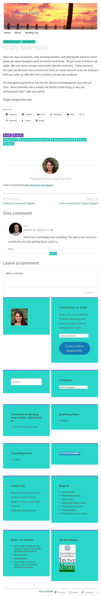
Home (7, 32)
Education (12, 140)
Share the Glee (20, 554)
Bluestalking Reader (71, 495)
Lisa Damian (28, 42)
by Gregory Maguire (78, 201)
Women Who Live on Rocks (74, 513)
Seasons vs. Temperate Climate (18, 201)
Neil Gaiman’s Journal (72, 506)
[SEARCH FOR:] (26, 381)
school (81, 140)
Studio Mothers (69, 509)
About (17, 32)
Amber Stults (68, 491)
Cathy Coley (67, 499)
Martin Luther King (63, 140)
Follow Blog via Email (73, 307)
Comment (89, 292)
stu (26, 225)
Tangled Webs (20, 558)
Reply (53, 253)
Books (64, 420)
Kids (9, 135)
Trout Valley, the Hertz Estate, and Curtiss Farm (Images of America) (25, 564)
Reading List (31, 32)
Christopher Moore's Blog (74, 502)
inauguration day (31, 140)
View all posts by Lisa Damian (38, 185)
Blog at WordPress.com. (50, 591)
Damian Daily (25, 13)
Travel (19, 135)
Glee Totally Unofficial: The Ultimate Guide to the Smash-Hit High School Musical (28, 548)
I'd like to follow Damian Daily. (74, 348)
